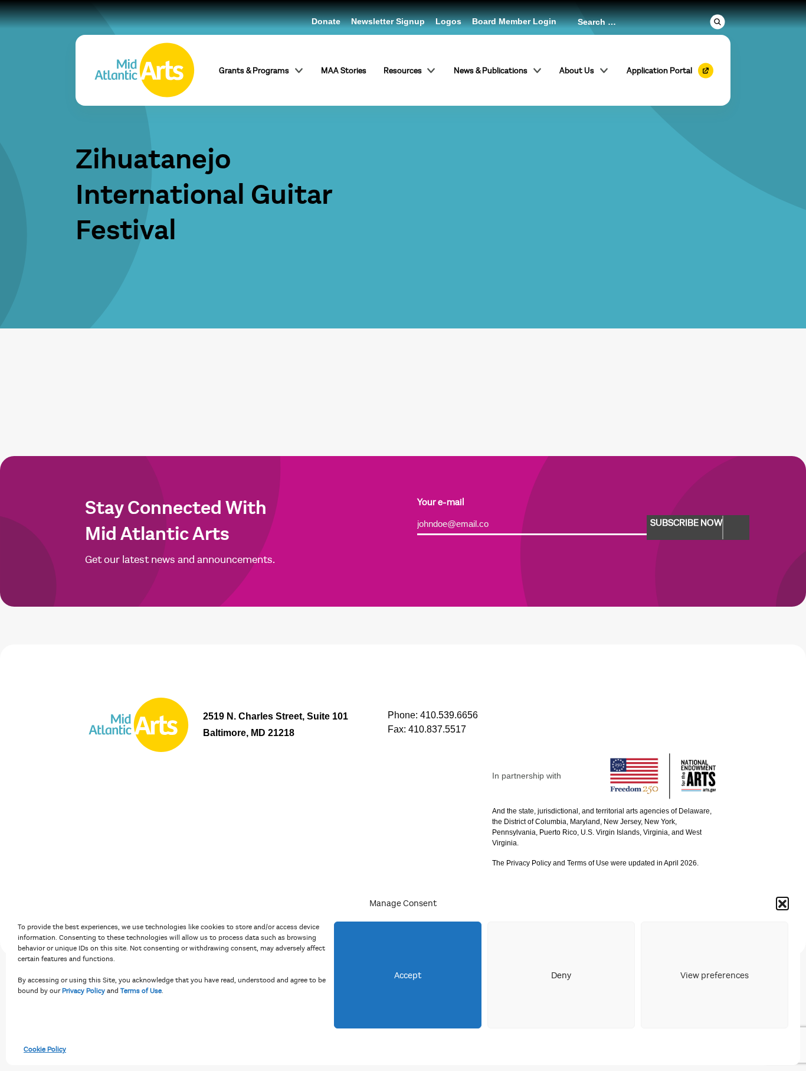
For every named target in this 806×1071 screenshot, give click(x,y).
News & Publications (490, 71)
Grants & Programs (254, 71)
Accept (407, 975)
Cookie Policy (45, 1049)
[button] (782, 903)
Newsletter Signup (388, 21)
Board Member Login (514, 21)
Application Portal (659, 71)
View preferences (714, 975)
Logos (448, 21)
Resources (403, 71)
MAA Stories (343, 71)
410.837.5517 (437, 729)
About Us (576, 71)
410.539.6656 (449, 715)
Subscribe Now (686, 522)
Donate (326, 21)
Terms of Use (141, 991)
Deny (561, 975)
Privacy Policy (83, 991)
